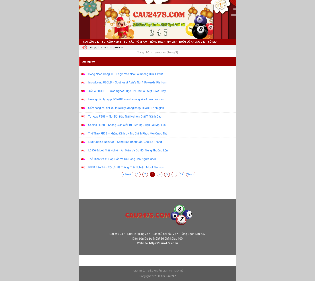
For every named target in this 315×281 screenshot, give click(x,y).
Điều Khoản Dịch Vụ (160, 271)
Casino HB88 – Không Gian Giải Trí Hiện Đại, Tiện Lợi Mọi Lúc (127, 125)
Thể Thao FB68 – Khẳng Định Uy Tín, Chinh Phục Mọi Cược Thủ (128, 133)
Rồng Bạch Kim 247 (163, 41)
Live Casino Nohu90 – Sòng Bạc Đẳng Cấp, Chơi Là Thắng (125, 142)
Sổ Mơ (212, 41)
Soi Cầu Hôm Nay (135, 41)
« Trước (127, 174)
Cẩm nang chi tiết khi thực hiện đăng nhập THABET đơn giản (126, 108)
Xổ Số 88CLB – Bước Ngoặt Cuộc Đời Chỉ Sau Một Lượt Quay (127, 91)
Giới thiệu (139, 271)
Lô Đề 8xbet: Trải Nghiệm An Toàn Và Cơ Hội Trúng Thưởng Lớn (128, 150)
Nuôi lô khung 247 (192, 41)
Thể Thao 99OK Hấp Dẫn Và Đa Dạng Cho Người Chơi (122, 159)
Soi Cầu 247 (91, 41)
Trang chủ (143, 52)
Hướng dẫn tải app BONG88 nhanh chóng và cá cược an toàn (126, 99)
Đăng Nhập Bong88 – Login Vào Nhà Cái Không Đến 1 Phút (125, 74)
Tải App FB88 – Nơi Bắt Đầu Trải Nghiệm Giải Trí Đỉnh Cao (125, 116)
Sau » (190, 174)
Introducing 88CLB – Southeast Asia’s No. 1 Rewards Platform (127, 82)
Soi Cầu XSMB (111, 41)
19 (181, 174)
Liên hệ (178, 271)
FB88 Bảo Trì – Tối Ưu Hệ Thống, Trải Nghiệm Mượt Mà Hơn (126, 167)
